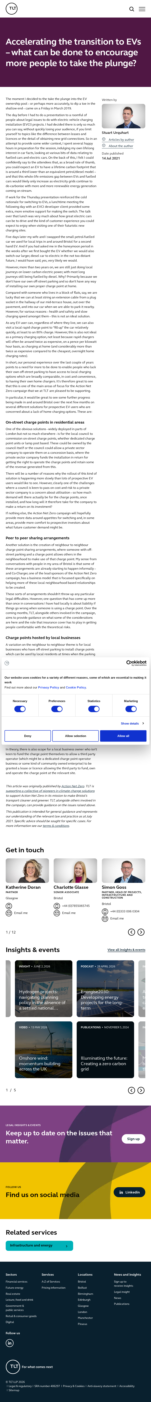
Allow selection (75, 736)
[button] (141, 9)
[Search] (131, 9)
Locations (85, 1274)
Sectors (11, 1274)
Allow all (123, 736)
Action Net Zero (72, 786)
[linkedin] (10, 1343)
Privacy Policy (48, 687)
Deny (27, 736)
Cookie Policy (76, 687)
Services (48, 1274)
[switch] (57, 709)
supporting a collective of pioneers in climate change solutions (50, 791)
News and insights (127, 1274)
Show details (130, 723)
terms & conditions (56, 826)
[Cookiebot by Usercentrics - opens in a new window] (129, 663)
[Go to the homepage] (29, 1367)
